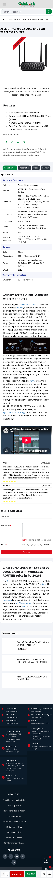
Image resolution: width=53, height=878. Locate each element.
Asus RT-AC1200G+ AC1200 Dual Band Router (32, 677)
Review (45, 168)
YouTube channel (24, 603)
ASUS (32, 380)
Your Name (5, 517)
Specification (10, 168)
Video (35, 168)
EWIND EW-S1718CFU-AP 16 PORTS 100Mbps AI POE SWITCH (32, 660)
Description (24, 168)
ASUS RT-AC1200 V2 (28, 304)
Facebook (7, 600)
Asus (9, 581)
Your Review (5, 525)
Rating (3, 544)
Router (19, 307)
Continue (26, 552)
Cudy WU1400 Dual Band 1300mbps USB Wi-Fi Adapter (33, 643)
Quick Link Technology (14, 412)
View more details (11, 134)
